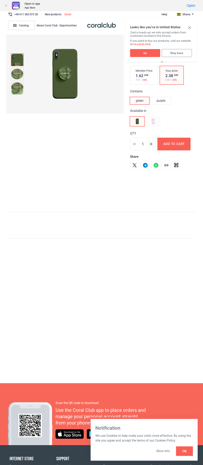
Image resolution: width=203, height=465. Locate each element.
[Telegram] (145, 165)
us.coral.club (142, 44)
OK (184, 451)
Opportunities (68, 25)
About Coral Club (47, 25)
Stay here (176, 53)
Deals (67, 14)
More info (163, 451)
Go (145, 53)
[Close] (6, 5)
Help (164, 14)
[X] (134, 165)
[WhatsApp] (156, 165)
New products (53, 14)
